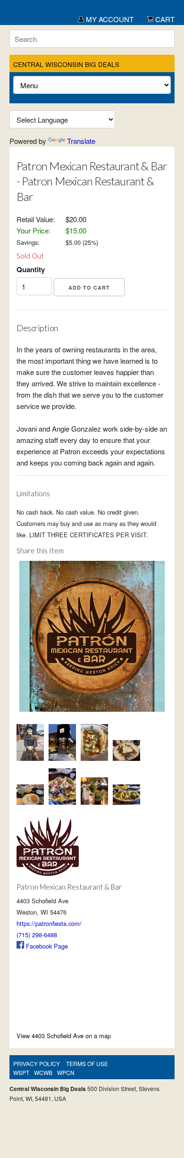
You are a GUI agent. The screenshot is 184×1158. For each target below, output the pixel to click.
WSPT (21, 1072)
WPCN (66, 1072)
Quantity (31, 269)
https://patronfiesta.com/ (49, 923)
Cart (164, 19)
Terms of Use (87, 1063)
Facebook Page (46, 945)
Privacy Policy (36, 1063)
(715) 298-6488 (37, 934)
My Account (109, 19)
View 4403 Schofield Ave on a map (64, 1035)
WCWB (43, 1072)
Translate (81, 141)
